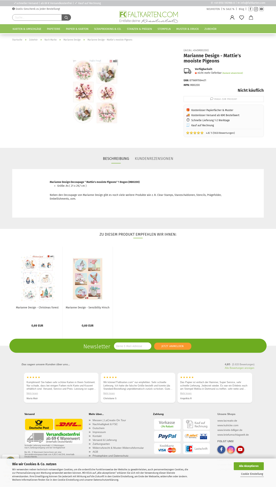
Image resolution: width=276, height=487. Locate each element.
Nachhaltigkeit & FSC (105, 424)
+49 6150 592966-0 (224, 3)
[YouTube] (261, 9)
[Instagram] (256, 9)
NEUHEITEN (213, 9)
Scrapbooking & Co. (107, 29)
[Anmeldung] (232, 17)
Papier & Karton (77, 29)
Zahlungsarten (101, 443)
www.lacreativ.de (227, 420)
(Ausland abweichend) (232, 73)
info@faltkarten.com (253, 3)
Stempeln (164, 29)
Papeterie (53, 29)
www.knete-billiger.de (229, 429)
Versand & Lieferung (105, 439)
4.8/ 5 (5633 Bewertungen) (210, 133)
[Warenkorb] (251, 17)
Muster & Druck (187, 29)
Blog (241, 9)
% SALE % (229, 9)
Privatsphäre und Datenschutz (110, 455)
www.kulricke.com (227, 425)
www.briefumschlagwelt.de (233, 434)
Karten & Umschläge (27, 29)
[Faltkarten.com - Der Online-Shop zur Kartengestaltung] (148, 17)
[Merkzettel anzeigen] (241, 17)
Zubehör (210, 29)
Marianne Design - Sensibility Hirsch (87, 307)
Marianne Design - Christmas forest (37, 307)
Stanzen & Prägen (139, 29)
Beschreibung (116, 158)
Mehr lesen (32, 393)
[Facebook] (250, 9)
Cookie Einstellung (252, 474)
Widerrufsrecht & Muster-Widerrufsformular (118, 447)
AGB (95, 451)
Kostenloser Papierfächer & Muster (212, 110)
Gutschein (99, 428)
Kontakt (97, 435)
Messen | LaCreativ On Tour (109, 420)
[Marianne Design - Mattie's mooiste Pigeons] (95, 91)
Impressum (99, 432)
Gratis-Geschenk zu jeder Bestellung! (37, 9)
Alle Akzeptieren (249, 466)
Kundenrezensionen (154, 158)
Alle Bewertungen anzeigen (239, 368)
